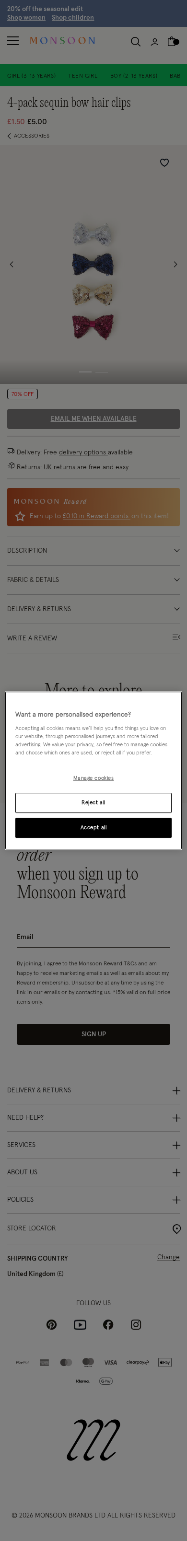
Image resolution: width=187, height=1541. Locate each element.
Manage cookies (93, 778)
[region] (94, 770)
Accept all (94, 827)
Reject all (93, 802)
